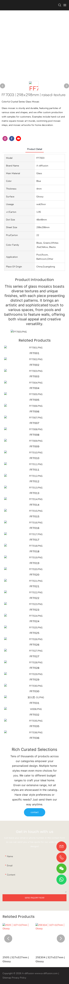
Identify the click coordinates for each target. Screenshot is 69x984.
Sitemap (7, 977)
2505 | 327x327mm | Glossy (16, 959)
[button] (8, 939)
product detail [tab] (34, 149)
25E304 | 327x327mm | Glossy (50, 959)
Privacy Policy (19, 977)
